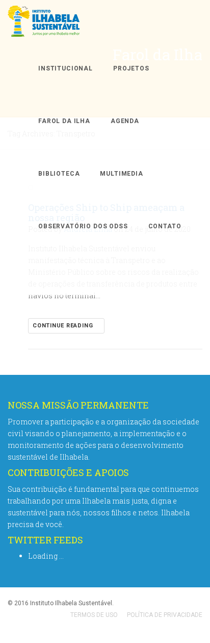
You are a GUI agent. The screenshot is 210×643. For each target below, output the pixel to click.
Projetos (131, 68)
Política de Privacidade (164, 614)
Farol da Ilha (64, 121)
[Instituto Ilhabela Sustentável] (61, 21)
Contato (164, 226)
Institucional (65, 68)
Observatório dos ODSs (83, 226)
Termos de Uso (94, 614)
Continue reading (64, 325)
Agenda (125, 121)
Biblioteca (59, 173)
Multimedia (121, 173)
